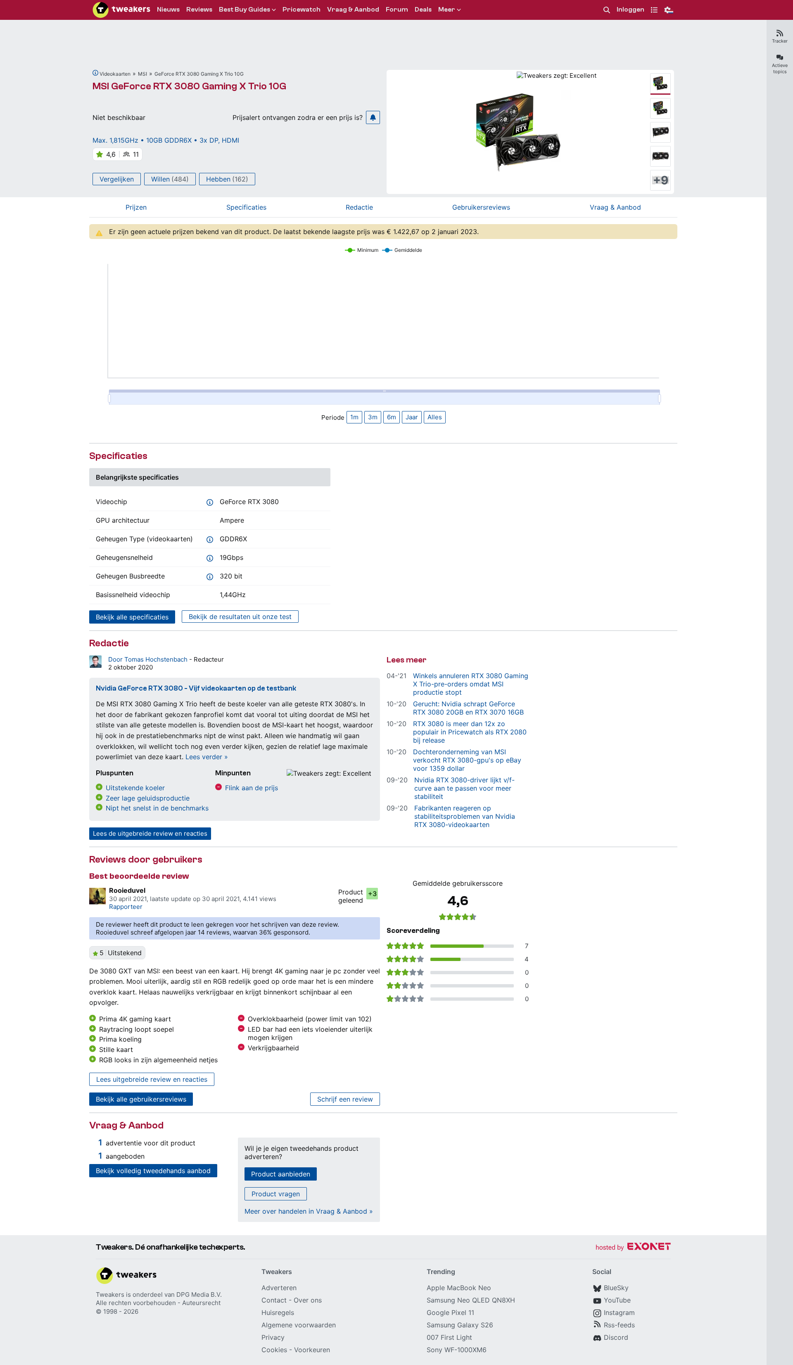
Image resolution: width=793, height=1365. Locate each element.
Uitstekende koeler (135, 788)
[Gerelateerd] (95, 73)
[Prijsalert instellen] (373, 117)
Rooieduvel (127, 890)
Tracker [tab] (780, 41)
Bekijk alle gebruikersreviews (141, 1099)
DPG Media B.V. (199, 1294)
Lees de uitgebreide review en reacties (150, 833)
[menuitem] (606, 10)
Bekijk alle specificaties (132, 617)
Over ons (308, 1300)
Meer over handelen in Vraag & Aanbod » (309, 1211)
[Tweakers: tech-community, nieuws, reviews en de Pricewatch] (121, 10)
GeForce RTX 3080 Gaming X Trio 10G (199, 74)
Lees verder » (206, 757)
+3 (372, 893)
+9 (660, 180)
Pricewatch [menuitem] (302, 9)
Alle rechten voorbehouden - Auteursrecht (158, 1303)
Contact (274, 1300)
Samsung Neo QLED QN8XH (471, 1300)
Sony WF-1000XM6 (457, 1350)
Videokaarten (115, 74)
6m (391, 417)
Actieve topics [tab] (780, 68)
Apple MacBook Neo (459, 1288)
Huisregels (277, 1312)
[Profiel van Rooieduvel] (97, 896)
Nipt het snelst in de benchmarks (157, 808)
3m (373, 417)
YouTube (617, 1300)
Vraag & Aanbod (615, 207)
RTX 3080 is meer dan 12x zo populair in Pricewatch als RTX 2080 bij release (470, 732)
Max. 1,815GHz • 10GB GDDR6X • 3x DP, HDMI (166, 140)
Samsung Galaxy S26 (460, 1325)
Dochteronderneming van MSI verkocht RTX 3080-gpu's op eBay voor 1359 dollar (467, 760)
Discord (616, 1337)
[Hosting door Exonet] (633, 1248)
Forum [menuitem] (397, 9)
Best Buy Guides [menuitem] (244, 9)
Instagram (619, 1312)
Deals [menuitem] (423, 9)
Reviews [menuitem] (199, 9)
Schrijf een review (345, 1099)
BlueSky (616, 1288)
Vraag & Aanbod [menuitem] (353, 9)
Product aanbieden (280, 1174)
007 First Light (449, 1337)
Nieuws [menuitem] (168, 9)
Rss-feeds (619, 1325)
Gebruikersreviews (481, 207)
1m (354, 417)
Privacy (273, 1337)
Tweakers (110, 1294)
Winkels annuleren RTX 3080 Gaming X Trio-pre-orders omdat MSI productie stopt (470, 684)
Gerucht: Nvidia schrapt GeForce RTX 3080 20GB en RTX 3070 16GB (468, 708)
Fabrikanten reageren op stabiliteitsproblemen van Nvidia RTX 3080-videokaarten (464, 816)
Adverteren (279, 1288)
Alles (434, 417)
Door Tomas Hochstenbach (148, 659)
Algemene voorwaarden (298, 1325)
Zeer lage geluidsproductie (148, 798)
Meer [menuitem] (446, 9)
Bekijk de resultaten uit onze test (240, 616)
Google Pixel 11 (450, 1312)
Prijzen (136, 207)
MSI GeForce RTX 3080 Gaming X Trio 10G (189, 86)
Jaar (412, 417)
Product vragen (276, 1194)
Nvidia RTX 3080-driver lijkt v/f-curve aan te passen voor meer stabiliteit (464, 788)
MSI (142, 74)
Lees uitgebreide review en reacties (151, 1079)
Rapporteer (125, 907)
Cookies (274, 1350)
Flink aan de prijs (251, 788)
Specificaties (246, 207)
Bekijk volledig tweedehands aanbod (153, 1171)
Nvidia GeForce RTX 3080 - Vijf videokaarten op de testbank (196, 688)
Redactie (359, 207)
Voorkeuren (312, 1350)
